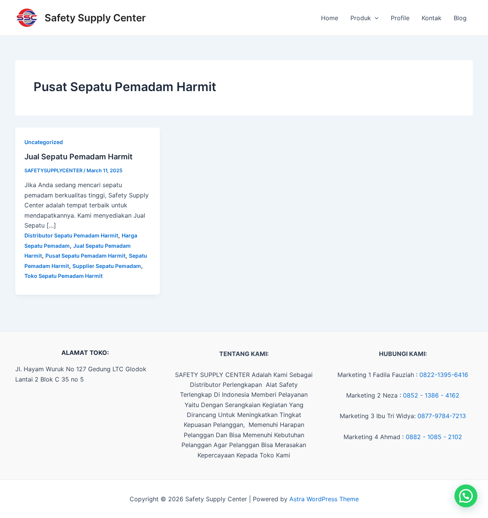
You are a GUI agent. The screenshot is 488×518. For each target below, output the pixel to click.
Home (329, 18)
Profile (400, 18)
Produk (360, 18)
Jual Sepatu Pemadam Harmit (78, 156)
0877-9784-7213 (441, 416)
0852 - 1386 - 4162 (431, 395)
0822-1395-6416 (443, 374)
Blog (460, 18)
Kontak (431, 18)
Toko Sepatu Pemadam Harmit (63, 276)
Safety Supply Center (95, 18)
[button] (465, 495)
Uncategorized (43, 142)
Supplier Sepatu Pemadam (106, 266)
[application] (375, 17)
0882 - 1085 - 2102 (434, 437)
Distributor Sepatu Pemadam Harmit (71, 235)
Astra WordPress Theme (324, 499)
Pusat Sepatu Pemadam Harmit (85, 255)
